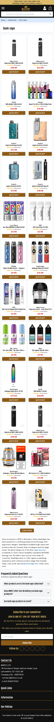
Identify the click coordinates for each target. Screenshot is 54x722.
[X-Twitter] (32, 648)
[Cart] (50, 8)
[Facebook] (22, 648)
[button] (5, 8)
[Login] (44, 8)
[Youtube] (43, 648)
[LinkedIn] (37, 648)
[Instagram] (27, 648)
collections (12, 20)
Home (3, 20)
